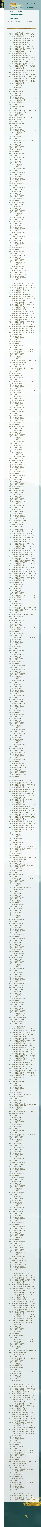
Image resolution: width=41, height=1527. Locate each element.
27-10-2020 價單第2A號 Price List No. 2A (22, 285)
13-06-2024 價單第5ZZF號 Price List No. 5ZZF (17, 1182)
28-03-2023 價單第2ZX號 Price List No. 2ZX (16, 408)
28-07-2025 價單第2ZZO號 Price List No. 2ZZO (17, 472)
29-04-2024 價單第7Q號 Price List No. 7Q (22, 1416)
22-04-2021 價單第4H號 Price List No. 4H (22, 795)
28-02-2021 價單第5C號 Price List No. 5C (22, 1032)
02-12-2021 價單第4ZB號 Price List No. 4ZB (16, 836)
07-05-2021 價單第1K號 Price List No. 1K (22, 54)
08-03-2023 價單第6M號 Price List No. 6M (22, 1298)
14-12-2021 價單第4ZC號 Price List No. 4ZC (16, 839)
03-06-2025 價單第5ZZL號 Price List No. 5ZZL (17, 1205)
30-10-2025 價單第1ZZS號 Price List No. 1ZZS (17, 237)
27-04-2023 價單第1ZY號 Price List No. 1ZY (16, 162)
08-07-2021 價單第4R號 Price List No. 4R (22, 814)
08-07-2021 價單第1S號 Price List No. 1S (22, 69)
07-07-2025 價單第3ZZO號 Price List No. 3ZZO (17, 719)
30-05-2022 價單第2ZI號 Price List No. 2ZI (22, 360)
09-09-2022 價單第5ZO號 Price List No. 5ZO (16, 1122)
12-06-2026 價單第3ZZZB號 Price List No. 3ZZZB (17, 768)
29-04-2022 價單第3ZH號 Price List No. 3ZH (16, 604)
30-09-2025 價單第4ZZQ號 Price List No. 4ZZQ (17, 977)
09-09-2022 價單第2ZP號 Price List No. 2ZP (22, 381)
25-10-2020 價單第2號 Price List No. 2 (21, 283)
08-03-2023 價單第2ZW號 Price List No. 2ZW (16, 405)
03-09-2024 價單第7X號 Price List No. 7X (22, 1429)
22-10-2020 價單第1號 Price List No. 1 (21, 33)
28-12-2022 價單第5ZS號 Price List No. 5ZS (22, 1134)
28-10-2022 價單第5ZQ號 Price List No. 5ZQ (16, 1127)
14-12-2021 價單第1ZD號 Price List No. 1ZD (16, 96)
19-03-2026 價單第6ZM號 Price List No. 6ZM (16, 1361)
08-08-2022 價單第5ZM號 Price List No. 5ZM (16, 1114)
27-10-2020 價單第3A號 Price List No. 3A (22, 532)
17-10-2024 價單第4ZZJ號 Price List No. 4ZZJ (16, 950)
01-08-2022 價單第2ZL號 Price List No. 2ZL (22, 368)
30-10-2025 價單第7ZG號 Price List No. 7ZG (16, 1455)
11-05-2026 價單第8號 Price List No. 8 (21, 1493)
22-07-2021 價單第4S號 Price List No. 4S (22, 816)
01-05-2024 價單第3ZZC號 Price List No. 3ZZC (17, 674)
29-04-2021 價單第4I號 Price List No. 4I (21, 797)
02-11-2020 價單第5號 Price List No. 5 (21, 1027)
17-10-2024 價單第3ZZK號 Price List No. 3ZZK (17, 704)
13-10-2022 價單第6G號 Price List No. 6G (22, 1286)
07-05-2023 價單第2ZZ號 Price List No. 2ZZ (16, 416)
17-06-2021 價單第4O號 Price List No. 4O (22, 808)
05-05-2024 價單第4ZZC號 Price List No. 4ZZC (17, 924)
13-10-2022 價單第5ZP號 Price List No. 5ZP (22, 1125)
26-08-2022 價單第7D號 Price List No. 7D (22, 1392)
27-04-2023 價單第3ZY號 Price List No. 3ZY (16, 659)
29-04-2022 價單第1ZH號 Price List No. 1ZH (16, 107)
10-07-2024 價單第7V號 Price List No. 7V (22, 1426)
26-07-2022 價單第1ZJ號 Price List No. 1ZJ (22, 112)
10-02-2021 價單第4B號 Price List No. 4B (22, 784)
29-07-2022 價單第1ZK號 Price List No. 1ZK (16, 115)
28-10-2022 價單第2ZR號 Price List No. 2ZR (16, 388)
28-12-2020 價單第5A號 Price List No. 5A (22, 1029)
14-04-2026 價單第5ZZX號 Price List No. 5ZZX (17, 1250)
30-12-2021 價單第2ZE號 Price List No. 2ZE (22, 349)
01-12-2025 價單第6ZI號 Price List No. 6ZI (22, 1350)
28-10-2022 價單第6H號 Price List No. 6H (22, 1288)
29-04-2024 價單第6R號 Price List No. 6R (22, 1307)
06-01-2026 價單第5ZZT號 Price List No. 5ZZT (17, 1235)
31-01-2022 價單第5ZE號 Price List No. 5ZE (22, 1093)
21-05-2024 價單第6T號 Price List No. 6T (22, 1311)
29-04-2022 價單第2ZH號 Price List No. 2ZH (16, 357)
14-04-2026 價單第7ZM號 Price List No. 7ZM (16, 1472)
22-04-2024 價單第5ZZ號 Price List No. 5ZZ (16, 1159)
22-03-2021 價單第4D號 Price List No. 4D (22, 788)
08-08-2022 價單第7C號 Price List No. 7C (22, 1390)
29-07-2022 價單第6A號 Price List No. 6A (22, 1275)
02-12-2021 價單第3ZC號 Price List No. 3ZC (16, 589)
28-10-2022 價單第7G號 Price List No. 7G (22, 1397)
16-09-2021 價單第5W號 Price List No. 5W (22, 1070)
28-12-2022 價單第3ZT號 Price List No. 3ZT (16, 640)
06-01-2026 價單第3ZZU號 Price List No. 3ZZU (17, 742)
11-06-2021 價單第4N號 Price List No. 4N (22, 806)
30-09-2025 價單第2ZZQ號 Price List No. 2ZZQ (17, 480)
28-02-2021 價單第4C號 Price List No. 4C (22, 786)
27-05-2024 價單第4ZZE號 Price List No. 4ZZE (17, 932)
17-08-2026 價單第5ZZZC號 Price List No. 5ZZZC (17, 1269)
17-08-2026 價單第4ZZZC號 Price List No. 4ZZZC (17, 1022)
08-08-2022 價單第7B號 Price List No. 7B (22, 1388)
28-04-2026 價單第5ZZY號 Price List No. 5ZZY (17, 1254)
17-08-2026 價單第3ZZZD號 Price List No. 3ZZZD (17, 775)
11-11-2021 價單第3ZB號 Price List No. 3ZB (16, 585)
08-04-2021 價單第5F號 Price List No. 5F (22, 1038)
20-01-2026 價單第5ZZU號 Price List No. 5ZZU (17, 1238)
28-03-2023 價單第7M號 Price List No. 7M (22, 1409)
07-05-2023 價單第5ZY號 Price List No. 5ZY (16, 1156)
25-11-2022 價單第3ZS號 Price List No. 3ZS (22, 637)
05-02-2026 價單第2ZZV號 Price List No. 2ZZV (17, 499)
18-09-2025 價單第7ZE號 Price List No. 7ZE (22, 1450)
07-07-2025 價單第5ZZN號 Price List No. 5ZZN (17, 1212)
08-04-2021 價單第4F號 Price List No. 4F (22, 791)
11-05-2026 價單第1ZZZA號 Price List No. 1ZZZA (17, 267)
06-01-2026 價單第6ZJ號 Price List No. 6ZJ (22, 1352)
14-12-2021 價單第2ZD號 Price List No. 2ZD (16, 346)
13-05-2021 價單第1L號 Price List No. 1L (21, 55)
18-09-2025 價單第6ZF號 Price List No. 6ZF (22, 1341)
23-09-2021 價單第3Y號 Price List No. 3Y (22, 577)
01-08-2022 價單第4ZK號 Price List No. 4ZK (16, 862)
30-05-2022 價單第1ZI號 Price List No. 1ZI (22, 110)
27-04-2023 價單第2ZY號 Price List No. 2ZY (16, 412)
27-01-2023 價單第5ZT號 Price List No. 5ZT (16, 1137)
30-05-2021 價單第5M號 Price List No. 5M (22, 1051)
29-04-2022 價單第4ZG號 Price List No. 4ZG (16, 851)
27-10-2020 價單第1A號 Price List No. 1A (22, 35)
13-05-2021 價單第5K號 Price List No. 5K (22, 1047)
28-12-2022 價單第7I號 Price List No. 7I (21, 1401)
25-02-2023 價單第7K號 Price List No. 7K (22, 1405)
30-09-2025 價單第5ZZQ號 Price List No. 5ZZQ (17, 1223)
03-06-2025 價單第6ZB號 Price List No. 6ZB (16, 1329)
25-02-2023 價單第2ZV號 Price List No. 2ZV (16, 401)
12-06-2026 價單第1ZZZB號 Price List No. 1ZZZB (17, 271)
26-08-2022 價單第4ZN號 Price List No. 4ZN (16, 871)
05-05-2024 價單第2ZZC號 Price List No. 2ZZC (17, 427)
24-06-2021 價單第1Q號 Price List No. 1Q (22, 65)
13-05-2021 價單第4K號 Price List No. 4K (22, 801)
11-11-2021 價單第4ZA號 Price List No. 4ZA (16, 832)
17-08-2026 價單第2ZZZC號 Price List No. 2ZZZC (17, 525)
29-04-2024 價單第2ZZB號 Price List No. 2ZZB (17, 423)
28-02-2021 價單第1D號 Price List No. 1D (22, 40)
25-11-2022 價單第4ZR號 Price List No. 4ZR (16, 885)
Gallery (12, 11)
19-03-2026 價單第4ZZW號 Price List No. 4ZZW (17, 999)
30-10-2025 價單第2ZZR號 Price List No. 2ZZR (17, 484)
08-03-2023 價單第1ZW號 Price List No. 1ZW (16, 154)
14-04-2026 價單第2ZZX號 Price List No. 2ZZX (17, 506)
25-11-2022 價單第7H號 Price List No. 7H (22, 1399)
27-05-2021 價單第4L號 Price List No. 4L (21, 803)
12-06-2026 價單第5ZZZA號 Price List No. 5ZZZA (17, 1261)
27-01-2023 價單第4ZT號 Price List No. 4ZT (16, 890)
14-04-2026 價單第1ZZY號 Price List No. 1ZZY (17, 260)
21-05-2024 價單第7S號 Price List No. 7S (22, 1420)
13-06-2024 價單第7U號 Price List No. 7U (22, 1424)
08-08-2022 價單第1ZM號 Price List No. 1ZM (16, 120)
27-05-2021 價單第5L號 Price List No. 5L (21, 1049)
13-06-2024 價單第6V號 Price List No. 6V (22, 1315)
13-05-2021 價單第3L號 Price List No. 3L (21, 552)
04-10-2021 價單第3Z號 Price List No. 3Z (22, 579)
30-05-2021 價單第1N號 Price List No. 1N (22, 59)
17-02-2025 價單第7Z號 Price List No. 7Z (22, 1433)
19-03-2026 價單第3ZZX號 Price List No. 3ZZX (17, 753)
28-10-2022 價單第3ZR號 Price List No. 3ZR (16, 634)
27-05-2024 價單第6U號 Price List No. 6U (22, 1313)
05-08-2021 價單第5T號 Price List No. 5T (22, 1064)
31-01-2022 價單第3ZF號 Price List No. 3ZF (22, 598)
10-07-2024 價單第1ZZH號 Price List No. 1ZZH (17, 196)
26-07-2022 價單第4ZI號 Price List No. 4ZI (22, 857)
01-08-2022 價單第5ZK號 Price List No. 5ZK (16, 1109)
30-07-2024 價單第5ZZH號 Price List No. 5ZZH (17, 1190)
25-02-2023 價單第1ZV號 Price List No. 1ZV (16, 150)
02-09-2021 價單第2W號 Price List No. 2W (22, 326)
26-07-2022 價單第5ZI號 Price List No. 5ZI (22, 1104)
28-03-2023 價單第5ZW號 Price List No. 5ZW (16, 1148)
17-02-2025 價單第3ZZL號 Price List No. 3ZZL (17, 708)
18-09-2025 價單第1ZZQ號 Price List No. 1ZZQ (17, 230)
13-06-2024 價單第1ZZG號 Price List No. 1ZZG (17, 192)
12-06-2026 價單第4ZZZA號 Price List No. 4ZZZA (17, 1015)
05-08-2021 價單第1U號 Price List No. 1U (22, 72)
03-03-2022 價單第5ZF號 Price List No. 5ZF (22, 1094)
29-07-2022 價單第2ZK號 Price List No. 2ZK (16, 365)
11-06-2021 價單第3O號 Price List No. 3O (22, 558)
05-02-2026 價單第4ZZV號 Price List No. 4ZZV (17, 996)
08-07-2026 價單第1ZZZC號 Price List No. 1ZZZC (17, 275)
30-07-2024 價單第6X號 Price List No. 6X (22, 1318)
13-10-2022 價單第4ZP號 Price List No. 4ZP (22, 878)
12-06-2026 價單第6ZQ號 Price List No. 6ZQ (16, 1374)
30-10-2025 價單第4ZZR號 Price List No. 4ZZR (17, 981)
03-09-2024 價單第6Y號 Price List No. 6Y (22, 1320)
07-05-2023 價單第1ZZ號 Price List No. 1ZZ (16, 166)
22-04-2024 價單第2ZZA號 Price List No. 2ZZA (17, 420)
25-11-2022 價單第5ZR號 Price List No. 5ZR (16, 1131)
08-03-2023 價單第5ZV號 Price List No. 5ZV (16, 1144)
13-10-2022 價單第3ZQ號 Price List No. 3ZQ (16, 630)
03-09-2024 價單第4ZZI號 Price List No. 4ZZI (16, 947)
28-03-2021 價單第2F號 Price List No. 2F (22, 294)
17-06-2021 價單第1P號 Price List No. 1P (22, 63)
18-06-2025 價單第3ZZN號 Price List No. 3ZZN (17, 715)
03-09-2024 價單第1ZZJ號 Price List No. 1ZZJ (16, 203)
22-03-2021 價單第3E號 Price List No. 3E (22, 539)
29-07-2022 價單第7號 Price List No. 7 (21, 1384)
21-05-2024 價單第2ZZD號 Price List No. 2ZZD (17, 431)
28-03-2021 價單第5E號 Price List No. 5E (22, 1036)
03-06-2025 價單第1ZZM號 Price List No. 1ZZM (17, 215)
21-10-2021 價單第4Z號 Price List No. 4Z (22, 829)
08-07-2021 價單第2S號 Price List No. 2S (22, 319)
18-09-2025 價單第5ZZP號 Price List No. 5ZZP (17, 1220)
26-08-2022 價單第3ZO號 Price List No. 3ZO (16, 625)
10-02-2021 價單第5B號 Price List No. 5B (22, 1030)
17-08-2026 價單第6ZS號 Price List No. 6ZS (22, 1381)
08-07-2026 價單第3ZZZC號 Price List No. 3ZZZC (17, 772)
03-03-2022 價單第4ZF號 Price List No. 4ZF (22, 848)
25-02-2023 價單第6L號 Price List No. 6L (21, 1296)
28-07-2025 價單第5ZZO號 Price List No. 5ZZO (17, 1216)
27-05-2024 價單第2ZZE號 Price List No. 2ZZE (17, 435)
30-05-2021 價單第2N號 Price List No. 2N (22, 310)
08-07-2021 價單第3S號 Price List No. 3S (22, 566)
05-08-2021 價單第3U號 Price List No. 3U (22, 569)
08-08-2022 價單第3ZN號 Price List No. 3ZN (16, 621)
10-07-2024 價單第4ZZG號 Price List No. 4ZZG (17, 939)
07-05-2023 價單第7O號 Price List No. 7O (22, 1412)
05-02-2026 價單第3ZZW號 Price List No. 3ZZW (17, 749)
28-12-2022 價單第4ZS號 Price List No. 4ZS (22, 887)
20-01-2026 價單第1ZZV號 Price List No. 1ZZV (17, 248)
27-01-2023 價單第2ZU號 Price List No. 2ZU (16, 397)
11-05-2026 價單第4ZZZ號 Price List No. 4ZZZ (17, 1011)
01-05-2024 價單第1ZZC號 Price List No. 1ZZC (17, 177)
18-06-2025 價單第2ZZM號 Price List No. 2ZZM (17, 465)
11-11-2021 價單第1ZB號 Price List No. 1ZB (16, 88)
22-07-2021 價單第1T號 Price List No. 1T (22, 70)
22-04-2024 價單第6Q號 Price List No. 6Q (22, 1305)
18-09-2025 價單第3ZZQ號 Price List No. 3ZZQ (17, 727)
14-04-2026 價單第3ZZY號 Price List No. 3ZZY (17, 757)
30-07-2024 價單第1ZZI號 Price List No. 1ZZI (16, 199)
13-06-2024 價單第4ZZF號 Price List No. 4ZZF (17, 935)
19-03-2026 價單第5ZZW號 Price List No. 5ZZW (17, 1246)
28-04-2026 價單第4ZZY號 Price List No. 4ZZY (17, 1007)
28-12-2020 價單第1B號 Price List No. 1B (22, 37)
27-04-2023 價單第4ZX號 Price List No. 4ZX (16, 905)
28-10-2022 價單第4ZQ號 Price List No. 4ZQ (16, 881)
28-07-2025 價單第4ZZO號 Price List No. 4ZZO (17, 969)
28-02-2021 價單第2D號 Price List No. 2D (22, 291)
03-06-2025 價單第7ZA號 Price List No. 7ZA (16, 1436)
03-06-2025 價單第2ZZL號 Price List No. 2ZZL (17, 461)
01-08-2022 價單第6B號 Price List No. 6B (22, 1277)
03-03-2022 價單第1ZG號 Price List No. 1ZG (16, 103)
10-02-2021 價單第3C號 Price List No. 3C (22, 535)
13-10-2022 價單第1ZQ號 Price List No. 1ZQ (16, 134)
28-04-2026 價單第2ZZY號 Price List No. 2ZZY (17, 510)
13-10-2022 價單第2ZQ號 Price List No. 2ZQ (16, 384)
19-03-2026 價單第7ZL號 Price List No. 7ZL (22, 1469)
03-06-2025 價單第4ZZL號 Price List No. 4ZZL (17, 958)
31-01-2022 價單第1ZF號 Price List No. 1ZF (22, 101)
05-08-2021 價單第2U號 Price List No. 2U (22, 323)
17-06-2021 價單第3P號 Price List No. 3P (22, 560)
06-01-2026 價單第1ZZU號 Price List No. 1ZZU (17, 245)
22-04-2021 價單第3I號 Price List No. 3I (21, 547)
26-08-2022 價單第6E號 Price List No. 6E (22, 1283)
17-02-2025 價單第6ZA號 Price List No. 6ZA (16, 1325)
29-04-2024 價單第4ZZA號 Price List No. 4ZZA (17, 917)
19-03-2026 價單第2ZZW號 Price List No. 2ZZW (17, 503)
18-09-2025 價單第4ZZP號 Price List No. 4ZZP (17, 973)
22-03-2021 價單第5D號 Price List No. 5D (22, 1034)
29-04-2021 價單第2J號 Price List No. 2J (21, 302)
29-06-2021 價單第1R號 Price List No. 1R (22, 67)
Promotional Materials (17, 14)
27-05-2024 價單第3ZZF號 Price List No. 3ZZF (17, 685)
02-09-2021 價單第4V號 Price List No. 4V (22, 821)
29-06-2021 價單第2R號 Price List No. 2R (22, 317)
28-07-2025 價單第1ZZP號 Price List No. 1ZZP (17, 226)
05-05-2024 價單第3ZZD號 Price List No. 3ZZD (17, 678)
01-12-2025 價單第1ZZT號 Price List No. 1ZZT (17, 241)
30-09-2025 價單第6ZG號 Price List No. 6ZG (16, 1344)
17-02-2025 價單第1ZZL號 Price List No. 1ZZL (17, 211)
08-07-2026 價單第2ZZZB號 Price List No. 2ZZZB (17, 521)
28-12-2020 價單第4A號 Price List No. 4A (22, 782)
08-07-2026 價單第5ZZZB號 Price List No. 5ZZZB (17, 1265)
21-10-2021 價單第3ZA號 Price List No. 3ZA (16, 581)
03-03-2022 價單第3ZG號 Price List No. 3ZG (16, 600)
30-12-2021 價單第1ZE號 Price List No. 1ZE (22, 99)
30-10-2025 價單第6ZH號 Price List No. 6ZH (16, 1348)
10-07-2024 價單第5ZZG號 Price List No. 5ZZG (17, 1186)
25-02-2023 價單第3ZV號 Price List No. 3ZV (16, 647)
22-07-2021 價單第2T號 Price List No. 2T (22, 321)
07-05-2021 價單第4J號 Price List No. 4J (21, 799)
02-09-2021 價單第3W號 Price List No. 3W (22, 573)
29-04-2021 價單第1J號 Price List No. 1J (21, 52)
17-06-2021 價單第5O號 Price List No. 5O (22, 1055)
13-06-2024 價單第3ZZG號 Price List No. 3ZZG (17, 689)
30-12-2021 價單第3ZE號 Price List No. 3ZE (22, 596)
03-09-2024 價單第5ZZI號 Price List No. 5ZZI (16, 1193)
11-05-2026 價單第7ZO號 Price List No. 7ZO (16, 1479)
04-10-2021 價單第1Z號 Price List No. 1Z (22, 82)
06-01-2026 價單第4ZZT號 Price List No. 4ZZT (17, 988)
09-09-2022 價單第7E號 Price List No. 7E (22, 1394)
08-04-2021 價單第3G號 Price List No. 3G (22, 543)
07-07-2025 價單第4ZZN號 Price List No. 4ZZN (17, 966)
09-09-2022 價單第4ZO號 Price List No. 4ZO (16, 875)
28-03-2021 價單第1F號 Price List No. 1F (22, 44)
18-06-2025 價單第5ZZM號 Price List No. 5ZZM (17, 1208)
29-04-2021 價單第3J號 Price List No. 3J (21, 549)
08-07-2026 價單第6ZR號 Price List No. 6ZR (16, 1378)
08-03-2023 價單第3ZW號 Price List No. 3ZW (16, 651)
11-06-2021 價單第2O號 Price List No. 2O (22, 311)
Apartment (30, 7)
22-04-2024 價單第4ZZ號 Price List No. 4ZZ (16, 913)
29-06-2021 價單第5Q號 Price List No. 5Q (22, 1059)
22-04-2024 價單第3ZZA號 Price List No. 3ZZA (17, 666)
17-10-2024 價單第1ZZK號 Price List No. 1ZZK (17, 207)
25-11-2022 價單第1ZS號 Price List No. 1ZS (22, 140)
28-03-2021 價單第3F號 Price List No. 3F (22, 541)
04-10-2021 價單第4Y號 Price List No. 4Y (22, 827)
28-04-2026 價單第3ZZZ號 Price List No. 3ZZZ (17, 760)
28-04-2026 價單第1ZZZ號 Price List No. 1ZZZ (17, 264)
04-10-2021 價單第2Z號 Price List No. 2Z (22, 332)
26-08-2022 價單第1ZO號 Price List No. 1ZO (16, 128)
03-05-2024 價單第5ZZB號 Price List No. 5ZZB (17, 1167)
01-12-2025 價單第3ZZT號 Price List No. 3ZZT (17, 738)
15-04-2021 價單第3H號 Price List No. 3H (22, 545)
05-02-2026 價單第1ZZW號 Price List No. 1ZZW (17, 252)
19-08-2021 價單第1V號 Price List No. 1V (22, 74)
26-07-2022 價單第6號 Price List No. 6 (21, 1273)
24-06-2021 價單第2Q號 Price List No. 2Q (22, 315)
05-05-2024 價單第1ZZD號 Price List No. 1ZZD (17, 181)
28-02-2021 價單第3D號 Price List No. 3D (22, 537)
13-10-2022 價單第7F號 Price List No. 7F (22, 1395)
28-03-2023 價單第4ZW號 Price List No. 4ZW (16, 901)
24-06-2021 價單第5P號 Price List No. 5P (22, 1057)
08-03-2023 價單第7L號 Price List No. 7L (21, 1407)
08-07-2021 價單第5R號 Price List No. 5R (22, 1061)
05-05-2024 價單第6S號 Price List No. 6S (22, 1309)
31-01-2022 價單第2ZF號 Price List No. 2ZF (22, 351)
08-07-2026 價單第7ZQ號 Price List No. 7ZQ (16, 1485)
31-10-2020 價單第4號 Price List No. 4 (21, 780)
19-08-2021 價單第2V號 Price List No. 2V (22, 325)
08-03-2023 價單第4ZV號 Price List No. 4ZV (16, 898)
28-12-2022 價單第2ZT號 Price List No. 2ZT (16, 393)
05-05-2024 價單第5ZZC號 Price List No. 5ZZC (17, 1171)
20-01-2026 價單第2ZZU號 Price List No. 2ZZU (17, 495)
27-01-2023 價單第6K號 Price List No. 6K (22, 1294)
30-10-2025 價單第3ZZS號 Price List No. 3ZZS (17, 734)
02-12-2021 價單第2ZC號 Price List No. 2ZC (16, 342)
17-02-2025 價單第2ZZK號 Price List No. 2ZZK (17, 457)
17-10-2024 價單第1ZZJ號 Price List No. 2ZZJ (16, 454)
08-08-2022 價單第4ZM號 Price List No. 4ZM (16, 868)
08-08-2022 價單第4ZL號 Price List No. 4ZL (22, 865)
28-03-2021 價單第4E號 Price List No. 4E (22, 789)
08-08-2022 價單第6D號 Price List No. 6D (22, 1281)
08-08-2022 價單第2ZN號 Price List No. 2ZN (16, 374)
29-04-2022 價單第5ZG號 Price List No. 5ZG (16, 1097)
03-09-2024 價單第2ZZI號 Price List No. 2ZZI (16, 450)
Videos (20, 11)
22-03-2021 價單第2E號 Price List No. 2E (22, 293)
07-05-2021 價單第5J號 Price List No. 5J (21, 1045)
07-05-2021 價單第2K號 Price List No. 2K (22, 304)
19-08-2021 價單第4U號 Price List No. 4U (22, 820)
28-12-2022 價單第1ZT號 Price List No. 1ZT (16, 143)
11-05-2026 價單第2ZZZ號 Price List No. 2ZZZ (17, 514)
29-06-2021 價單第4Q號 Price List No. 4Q (22, 812)
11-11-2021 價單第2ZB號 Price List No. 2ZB (16, 339)
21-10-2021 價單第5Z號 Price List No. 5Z (22, 1076)
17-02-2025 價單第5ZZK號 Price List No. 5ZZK (17, 1201)
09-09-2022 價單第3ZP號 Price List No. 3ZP (22, 628)
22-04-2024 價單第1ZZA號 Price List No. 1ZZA (17, 169)
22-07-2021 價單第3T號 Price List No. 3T (22, 567)
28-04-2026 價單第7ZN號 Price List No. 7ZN (16, 1475)
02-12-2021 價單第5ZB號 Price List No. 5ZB (16, 1082)
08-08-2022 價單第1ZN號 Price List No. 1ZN (16, 124)
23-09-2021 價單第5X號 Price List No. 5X (22, 1072)
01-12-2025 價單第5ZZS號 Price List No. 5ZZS (17, 1231)
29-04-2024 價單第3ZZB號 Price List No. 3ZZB (17, 670)
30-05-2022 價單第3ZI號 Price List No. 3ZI (22, 607)
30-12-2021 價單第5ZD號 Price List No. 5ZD (16, 1090)
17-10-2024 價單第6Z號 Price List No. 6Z (22, 1322)
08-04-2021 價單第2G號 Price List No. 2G (22, 296)
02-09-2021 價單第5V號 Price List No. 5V (22, 1068)
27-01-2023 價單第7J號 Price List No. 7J (21, 1403)
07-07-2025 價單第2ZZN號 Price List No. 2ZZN (17, 469)
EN (35, 3)
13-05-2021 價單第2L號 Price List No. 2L (21, 306)
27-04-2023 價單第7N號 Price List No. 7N (22, 1410)
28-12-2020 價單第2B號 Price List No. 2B (22, 287)
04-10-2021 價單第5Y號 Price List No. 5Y (22, 1074)
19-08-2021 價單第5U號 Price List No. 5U (22, 1066)
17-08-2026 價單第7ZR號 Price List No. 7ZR (16, 1489)
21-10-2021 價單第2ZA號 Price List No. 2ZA (16, 335)
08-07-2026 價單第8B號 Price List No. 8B (22, 1497)
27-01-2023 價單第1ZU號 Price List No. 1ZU (16, 147)
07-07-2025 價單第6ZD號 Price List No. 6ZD (16, 1336)
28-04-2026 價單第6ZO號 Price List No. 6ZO (16, 1368)
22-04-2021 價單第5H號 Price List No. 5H (22, 1042)
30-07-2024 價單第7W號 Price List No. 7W (22, 1427)
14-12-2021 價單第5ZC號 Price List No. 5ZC (16, 1086)
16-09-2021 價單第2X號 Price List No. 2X (22, 328)
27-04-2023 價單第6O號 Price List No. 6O (22, 1301)
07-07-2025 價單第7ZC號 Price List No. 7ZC (16, 1443)
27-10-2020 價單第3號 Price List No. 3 (21, 530)
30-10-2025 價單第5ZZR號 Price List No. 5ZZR (17, 1227)
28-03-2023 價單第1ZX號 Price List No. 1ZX (16, 158)
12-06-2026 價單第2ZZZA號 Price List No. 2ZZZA (17, 518)
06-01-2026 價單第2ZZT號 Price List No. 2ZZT (17, 491)
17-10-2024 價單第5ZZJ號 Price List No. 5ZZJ (16, 1197)
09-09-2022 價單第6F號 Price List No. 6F (22, 1284)
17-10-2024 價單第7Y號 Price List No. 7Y (22, 1431)
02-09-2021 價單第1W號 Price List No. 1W (22, 76)
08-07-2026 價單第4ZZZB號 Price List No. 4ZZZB (17, 1018)
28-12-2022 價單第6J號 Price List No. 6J (21, 1292)
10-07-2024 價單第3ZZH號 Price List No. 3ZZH (17, 693)
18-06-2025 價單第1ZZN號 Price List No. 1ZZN (17, 218)
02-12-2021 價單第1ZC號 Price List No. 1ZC (16, 92)
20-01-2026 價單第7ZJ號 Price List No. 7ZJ (22, 1463)
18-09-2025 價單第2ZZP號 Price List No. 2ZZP (17, 476)
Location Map (14, 18)
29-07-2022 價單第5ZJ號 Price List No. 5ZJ (22, 1106)
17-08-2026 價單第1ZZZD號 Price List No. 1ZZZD (17, 279)
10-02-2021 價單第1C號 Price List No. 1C (22, 38)
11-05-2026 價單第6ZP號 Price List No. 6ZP (22, 1371)
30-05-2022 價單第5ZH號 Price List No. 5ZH (16, 1101)
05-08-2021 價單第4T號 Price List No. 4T (22, 818)
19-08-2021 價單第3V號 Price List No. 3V (22, 571)
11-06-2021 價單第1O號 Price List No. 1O (22, 61)
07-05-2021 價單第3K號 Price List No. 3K (22, 550)
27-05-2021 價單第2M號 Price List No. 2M (22, 308)
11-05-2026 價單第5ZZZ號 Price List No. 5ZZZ (17, 1257)
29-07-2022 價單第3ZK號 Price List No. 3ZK (16, 612)
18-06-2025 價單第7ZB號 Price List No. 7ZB (16, 1440)
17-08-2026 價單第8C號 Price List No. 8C (22, 1499)
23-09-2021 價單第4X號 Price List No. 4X (22, 825)
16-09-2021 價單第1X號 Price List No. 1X (22, 78)
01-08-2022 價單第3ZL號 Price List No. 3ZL (22, 614)
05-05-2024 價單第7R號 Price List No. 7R (22, 1418)
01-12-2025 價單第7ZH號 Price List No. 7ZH (16, 1458)
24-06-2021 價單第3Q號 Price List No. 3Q (22, 562)
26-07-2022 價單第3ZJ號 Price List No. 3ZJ (22, 609)
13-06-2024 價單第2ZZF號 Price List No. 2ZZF (17, 438)
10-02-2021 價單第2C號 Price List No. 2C (22, 289)
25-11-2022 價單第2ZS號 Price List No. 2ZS (22, 391)
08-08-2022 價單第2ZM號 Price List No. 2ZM (16, 371)
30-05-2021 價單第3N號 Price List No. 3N (22, 556)
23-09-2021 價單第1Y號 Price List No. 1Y (22, 80)
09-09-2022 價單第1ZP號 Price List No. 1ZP (22, 131)
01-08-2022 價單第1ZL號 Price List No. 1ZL (22, 118)
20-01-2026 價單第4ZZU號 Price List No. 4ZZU (17, 992)
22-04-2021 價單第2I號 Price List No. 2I (21, 300)
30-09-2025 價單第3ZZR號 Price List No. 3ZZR (17, 730)
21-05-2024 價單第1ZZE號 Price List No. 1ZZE (17, 184)
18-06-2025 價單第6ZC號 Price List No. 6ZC (16, 1332)
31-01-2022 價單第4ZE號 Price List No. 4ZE (22, 846)
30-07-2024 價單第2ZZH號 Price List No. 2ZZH (17, 446)
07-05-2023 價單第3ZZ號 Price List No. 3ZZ (16, 662)
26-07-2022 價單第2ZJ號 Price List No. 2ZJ (22, 362)
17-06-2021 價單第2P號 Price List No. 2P (22, 313)
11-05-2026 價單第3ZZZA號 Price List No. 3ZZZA (17, 764)
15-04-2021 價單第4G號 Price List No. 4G (22, 793)
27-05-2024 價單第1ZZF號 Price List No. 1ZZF (17, 188)
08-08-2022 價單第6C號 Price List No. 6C (22, 1279)
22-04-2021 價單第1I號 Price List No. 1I (21, 50)
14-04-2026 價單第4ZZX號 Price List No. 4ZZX (17, 1003)
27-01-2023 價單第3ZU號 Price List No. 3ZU (16, 644)
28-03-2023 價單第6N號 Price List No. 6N (22, 1300)
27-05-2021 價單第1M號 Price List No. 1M (22, 57)
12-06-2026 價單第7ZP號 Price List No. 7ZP (22, 1482)
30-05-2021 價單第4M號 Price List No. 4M (22, 805)
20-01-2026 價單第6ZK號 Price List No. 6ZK (16, 1355)
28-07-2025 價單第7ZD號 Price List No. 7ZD (16, 1447)
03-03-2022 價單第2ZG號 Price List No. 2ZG (16, 354)
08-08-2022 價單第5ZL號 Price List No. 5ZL (22, 1111)
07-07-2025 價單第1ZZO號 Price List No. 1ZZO (17, 222)
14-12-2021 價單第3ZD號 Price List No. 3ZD (16, 593)
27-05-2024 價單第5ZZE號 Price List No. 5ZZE (17, 1178)
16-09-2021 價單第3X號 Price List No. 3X (22, 575)
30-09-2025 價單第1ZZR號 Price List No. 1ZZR (17, 233)
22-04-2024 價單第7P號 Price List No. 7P (22, 1414)
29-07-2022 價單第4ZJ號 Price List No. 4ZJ (22, 859)
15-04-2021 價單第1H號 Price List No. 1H (22, 48)
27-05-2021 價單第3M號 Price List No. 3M (22, 554)
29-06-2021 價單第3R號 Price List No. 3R (22, 564)
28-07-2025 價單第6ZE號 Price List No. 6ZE (22, 1339)
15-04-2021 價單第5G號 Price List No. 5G (22, 1040)
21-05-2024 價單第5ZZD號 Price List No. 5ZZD (17, 1174)
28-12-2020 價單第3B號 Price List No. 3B (22, 533)
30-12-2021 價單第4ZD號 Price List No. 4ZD (16, 843)
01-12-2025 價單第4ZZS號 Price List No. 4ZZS (17, 984)
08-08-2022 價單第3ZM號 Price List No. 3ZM (16, 617)
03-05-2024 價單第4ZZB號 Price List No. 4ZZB (17, 920)
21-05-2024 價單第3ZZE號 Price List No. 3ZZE (17, 681)
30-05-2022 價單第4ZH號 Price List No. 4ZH (16, 854)
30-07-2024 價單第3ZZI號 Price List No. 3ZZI (16, 696)
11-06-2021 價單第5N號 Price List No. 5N (22, 1053)
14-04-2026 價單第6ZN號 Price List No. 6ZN (16, 1364)
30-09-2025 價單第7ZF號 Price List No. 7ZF (22, 1452)
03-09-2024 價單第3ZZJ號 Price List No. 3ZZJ (16, 700)
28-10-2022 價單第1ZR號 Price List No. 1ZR (16, 137)
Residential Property (17, 7)
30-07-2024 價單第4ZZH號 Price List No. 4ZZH (17, 943)
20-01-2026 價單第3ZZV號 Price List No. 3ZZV (17, 745)
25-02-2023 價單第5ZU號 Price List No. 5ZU (16, 1141)
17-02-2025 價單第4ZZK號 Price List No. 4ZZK (17, 954)
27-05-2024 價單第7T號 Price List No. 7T (22, 1422)
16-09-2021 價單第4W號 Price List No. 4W (22, 823)
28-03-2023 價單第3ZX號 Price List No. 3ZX (16, 655)
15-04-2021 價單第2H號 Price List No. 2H (22, 298)
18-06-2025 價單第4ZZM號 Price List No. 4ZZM (17, 962)
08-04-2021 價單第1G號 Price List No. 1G (22, 46)
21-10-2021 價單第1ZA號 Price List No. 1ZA (16, 85)
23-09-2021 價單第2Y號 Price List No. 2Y (22, 330)
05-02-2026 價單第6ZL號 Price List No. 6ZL (22, 1358)
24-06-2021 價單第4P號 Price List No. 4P (22, 810)
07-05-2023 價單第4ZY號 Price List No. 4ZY (16, 909)
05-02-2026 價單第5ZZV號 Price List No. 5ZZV (17, 1242)
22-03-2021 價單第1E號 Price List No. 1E (22, 42)
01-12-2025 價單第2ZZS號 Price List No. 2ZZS (17, 487)
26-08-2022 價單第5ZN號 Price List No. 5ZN (16, 1118)
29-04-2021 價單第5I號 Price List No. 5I (21, 1044)
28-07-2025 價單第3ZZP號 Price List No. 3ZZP (17, 723)
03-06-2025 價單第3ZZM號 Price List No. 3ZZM (17, 711)
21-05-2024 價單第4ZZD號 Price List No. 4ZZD (17, 928)
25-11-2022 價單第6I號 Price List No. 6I (21, 1290)
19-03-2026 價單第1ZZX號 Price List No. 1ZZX (17, 256)
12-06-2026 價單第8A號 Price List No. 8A (22, 1495)
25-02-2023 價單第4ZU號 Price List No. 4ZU (16, 894)
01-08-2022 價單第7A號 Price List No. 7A (22, 1386)
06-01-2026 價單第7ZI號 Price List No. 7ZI (22, 1461)
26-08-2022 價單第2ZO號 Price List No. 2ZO (16, 378)
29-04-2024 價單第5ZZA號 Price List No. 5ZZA (17, 1163)
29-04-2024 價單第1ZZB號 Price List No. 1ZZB (17, 173)
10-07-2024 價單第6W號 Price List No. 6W (22, 1317)
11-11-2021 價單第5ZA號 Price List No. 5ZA (16, 1078)
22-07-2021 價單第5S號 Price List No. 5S (22, 1062)
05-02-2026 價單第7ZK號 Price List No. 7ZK (16, 1466)
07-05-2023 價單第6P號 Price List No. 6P (22, 1303)
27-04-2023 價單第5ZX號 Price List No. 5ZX (16, 1152)
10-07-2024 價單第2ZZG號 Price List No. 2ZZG (17, 442)
